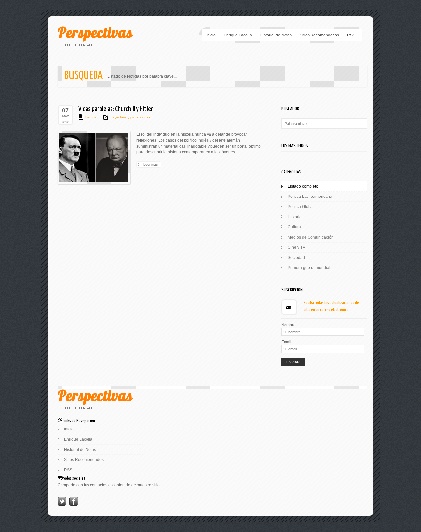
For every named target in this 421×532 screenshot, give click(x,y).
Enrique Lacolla (238, 35)
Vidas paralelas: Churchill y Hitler (115, 109)
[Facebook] (73, 504)
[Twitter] (62, 504)
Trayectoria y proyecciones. (130, 117)
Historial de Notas (276, 35)
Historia (90, 117)
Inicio (211, 35)
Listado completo (303, 186)
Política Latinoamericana (310, 196)
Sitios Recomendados (319, 35)
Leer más (150, 164)
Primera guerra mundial (309, 268)
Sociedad (296, 257)
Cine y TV (296, 247)
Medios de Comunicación (311, 237)
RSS (351, 35)
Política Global (301, 206)
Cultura (294, 227)
